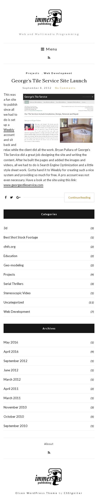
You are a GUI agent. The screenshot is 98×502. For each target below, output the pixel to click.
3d (5, 228)
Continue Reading (79, 197)
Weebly (9, 130)
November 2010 (15, 407)
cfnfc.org (9, 247)
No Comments (65, 87)
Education (10, 256)
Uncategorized (14, 302)
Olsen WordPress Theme (36, 493)
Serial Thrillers (13, 284)
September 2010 (15, 426)
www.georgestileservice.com (23, 185)
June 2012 (11, 370)
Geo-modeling (14, 265)
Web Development (58, 73)
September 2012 (15, 361)
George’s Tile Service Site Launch (49, 81)
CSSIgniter (73, 493)
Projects (32, 73)
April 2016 (11, 351)
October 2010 (14, 416)
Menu (51, 49)
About (49, 443)
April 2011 (11, 389)
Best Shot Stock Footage (21, 237)
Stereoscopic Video (17, 293)
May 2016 (11, 342)
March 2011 (12, 398)
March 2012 (12, 379)
